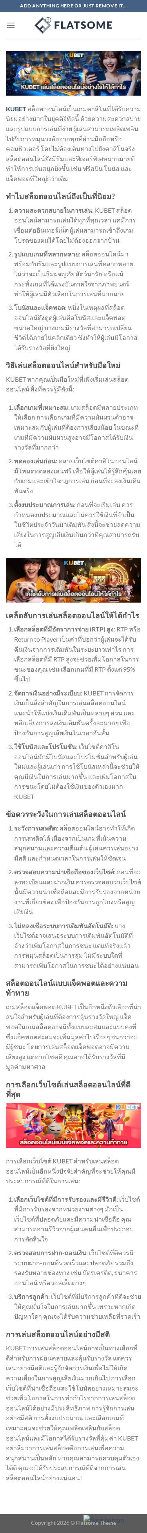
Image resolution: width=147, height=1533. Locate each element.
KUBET (16, 108)
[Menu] (10, 25)
